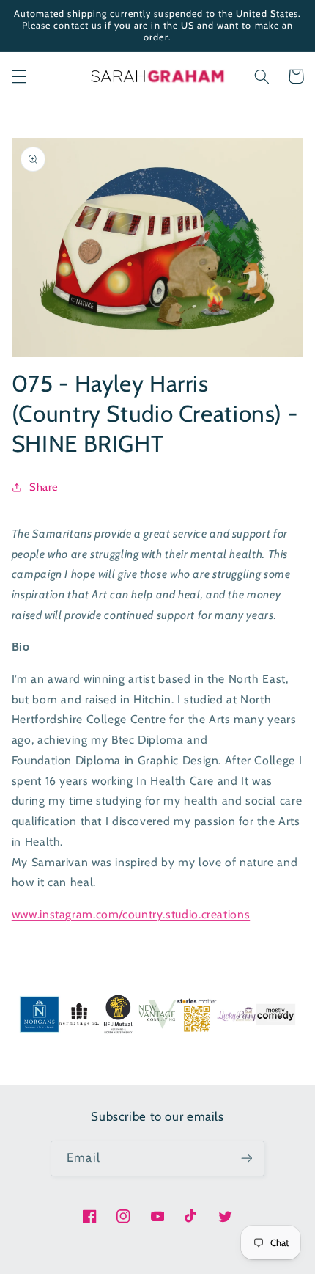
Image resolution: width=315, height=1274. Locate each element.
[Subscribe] (246, 1158)
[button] (19, 76)
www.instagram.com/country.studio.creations (131, 914)
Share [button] (44, 487)
